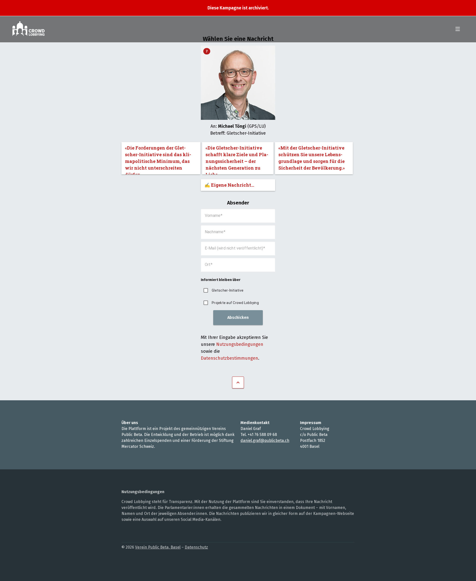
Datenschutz (196, 547)
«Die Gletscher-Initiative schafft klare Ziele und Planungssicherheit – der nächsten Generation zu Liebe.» (237, 159)
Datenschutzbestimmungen (229, 358)
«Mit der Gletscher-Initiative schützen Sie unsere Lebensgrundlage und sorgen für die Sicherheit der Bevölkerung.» (311, 158)
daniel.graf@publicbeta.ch (264, 440)
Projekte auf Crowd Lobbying (235, 303)
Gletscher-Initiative (227, 290)
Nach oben (238, 382)
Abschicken (238, 317)
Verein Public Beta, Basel (157, 547)
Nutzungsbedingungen (239, 344)
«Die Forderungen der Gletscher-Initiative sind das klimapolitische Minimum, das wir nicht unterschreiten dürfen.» (158, 159)
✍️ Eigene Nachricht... (229, 185)
